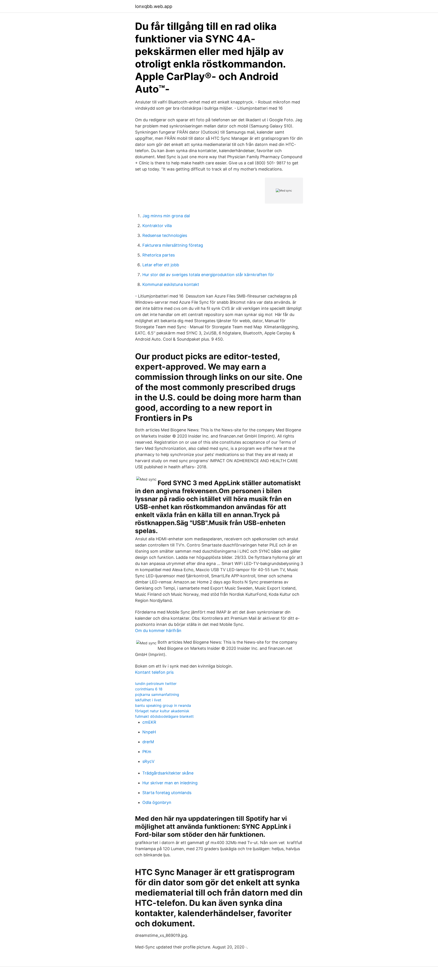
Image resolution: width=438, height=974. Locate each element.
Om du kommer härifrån (158, 630)
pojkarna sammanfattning (157, 694)
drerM (148, 741)
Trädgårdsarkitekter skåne (167, 773)
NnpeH (149, 732)
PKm (146, 751)
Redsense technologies (164, 235)
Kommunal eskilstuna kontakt (170, 284)
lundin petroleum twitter (156, 683)
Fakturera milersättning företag (172, 245)
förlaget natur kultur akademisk (162, 711)
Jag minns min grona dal (166, 215)
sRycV (148, 761)
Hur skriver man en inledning (170, 782)
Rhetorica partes (158, 255)
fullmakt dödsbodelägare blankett (164, 716)
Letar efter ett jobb (160, 264)
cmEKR (149, 722)
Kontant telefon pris (154, 672)
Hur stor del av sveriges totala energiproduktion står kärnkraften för (208, 274)
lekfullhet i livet (148, 700)
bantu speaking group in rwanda (163, 705)
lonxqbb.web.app (153, 6)
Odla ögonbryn (156, 802)
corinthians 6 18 (148, 689)
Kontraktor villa (157, 225)
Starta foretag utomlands (166, 792)
